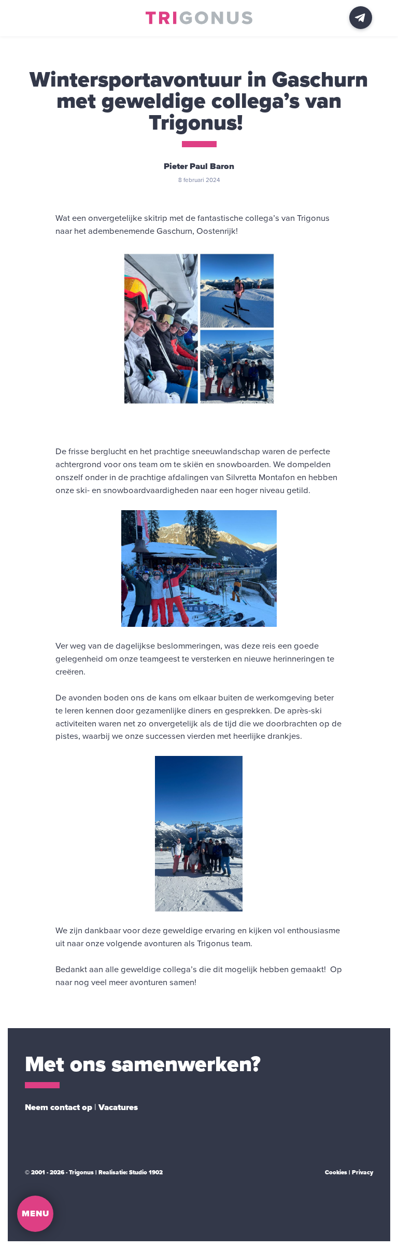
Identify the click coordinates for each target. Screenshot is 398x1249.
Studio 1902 (146, 1172)
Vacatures (118, 1107)
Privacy (362, 1172)
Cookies (336, 1172)
